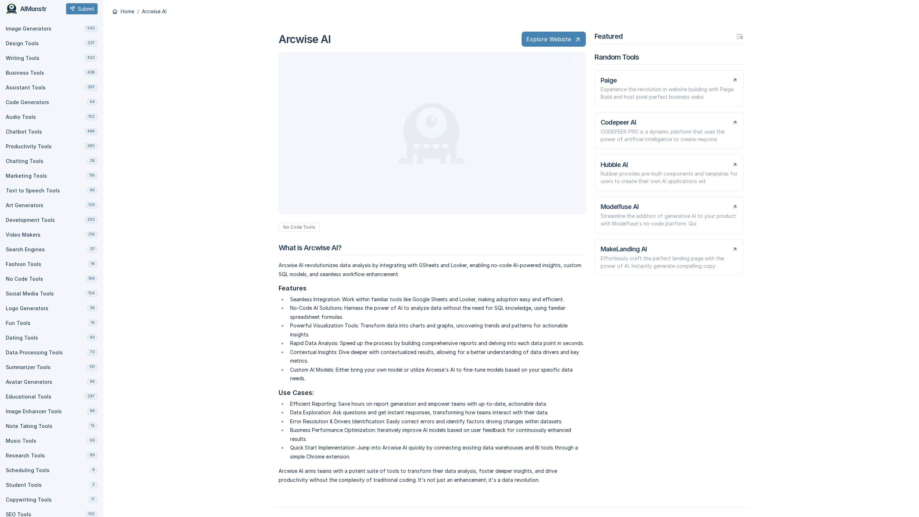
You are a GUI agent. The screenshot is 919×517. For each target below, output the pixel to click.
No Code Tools (299, 227)
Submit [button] (86, 9)
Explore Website (548, 39)
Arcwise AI (154, 11)
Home (126, 11)
